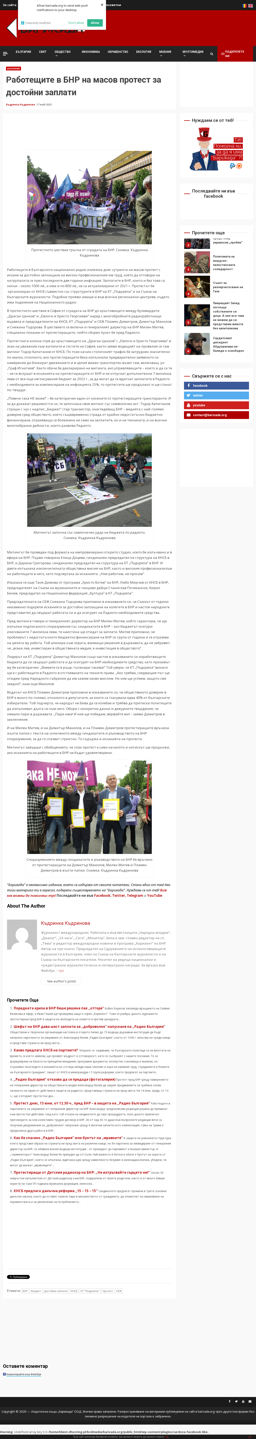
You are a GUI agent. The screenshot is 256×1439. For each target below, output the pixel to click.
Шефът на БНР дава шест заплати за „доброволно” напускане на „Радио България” (89, 1026)
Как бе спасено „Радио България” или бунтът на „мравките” (68, 1137)
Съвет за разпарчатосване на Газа (197, 262)
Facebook (101, 895)
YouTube (154, 895)
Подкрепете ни (234, 54)
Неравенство (118, 51)
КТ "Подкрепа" (90, 1291)
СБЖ (119, 1291)
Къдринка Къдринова (21, 104)
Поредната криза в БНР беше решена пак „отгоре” (59, 1008)
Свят (43, 51)
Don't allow (76, 23)
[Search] (211, 54)
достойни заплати (56, 1291)
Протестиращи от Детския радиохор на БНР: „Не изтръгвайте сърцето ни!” (82, 1172)
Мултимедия (193, 51)
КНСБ (74, 1291)
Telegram (135, 895)
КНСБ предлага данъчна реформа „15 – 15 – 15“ (56, 1190)
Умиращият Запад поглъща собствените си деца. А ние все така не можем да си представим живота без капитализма (197, 291)
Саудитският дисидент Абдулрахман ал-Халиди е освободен (197, 320)
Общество (63, 51)
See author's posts (61, 981)
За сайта (9, 5)
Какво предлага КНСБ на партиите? (46, 1050)
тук (61, 970)
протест (108, 1291)
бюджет (36, 1291)
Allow (95, 23)
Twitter (118, 895)
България (23, 51)
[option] (216, 239)
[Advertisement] (180, 27)
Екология (143, 51)
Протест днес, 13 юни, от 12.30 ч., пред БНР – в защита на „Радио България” (82, 1103)
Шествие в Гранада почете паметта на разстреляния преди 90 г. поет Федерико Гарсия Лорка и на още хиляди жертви (197, 346)
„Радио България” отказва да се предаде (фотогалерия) (64, 1079)
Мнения (165, 51)
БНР (25, 1291)
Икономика (91, 51)
